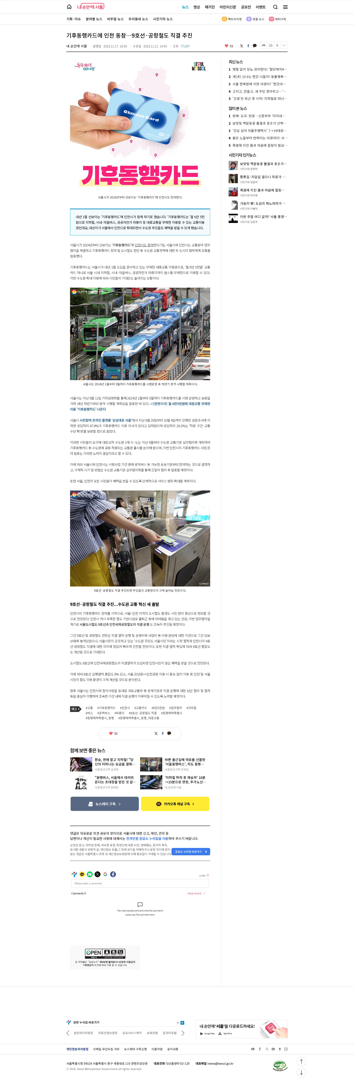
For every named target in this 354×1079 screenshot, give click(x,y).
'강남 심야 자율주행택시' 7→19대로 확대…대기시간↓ (258, 130)
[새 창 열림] (280, 1061)
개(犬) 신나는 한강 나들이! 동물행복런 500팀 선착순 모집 (258, 76)
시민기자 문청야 (249, 169)
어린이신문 (228, 7)
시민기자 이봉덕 (249, 208)
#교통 (89, 708)
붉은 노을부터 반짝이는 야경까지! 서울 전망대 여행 (258, 138)
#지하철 (191, 708)
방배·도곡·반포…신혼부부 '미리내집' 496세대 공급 (258, 116)
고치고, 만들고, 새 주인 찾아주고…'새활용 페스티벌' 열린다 (258, 91)
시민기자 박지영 (249, 195)
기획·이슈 (73, 19)
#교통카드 (140, 708)
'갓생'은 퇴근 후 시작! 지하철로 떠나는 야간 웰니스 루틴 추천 (258, 98)
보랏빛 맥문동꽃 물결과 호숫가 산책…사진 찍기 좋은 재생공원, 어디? (258, 123)
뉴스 (185, 7)
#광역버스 (103, 713)
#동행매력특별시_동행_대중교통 (138, 718)
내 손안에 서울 (90, 6)
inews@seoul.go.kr (220, 1063)
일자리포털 (145, 1033)
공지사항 (172, 1049)
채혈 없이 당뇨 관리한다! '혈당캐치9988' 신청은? (258, 69)
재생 (182, 1023)
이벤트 (261, 7)
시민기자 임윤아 (249, 182)
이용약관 (157, 1049)
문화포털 (162, 1033)
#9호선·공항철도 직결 (143, 713)
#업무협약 (175, 708)
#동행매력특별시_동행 (100, 718)
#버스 (89, 713)
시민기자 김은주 (249, 222)
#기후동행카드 (106, 708)
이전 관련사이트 (67, 1032)
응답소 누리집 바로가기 (188, 851)
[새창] (104, 804)
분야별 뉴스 (94, 19)
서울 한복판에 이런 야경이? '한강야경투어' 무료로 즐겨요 (258, 84)
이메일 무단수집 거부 (106, 1049)
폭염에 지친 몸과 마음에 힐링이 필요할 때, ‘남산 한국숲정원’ (258, 145)
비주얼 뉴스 (115, 19)
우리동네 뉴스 (138, 19)
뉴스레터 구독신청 (135, 1049)
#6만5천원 (158, 708)
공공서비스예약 (107, 1033)
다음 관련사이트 (182, 1032)
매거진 (210, 7)
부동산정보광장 (83, 1033)
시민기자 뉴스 (163, 19)
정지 (178, 1023)
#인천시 (125, 708)
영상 (196, 7)
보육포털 (127, 1033)
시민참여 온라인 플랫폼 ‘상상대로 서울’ (106, 420)
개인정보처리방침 (77, 1049)
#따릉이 (119, 713)
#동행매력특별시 (171, 713)
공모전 (246, 7)
